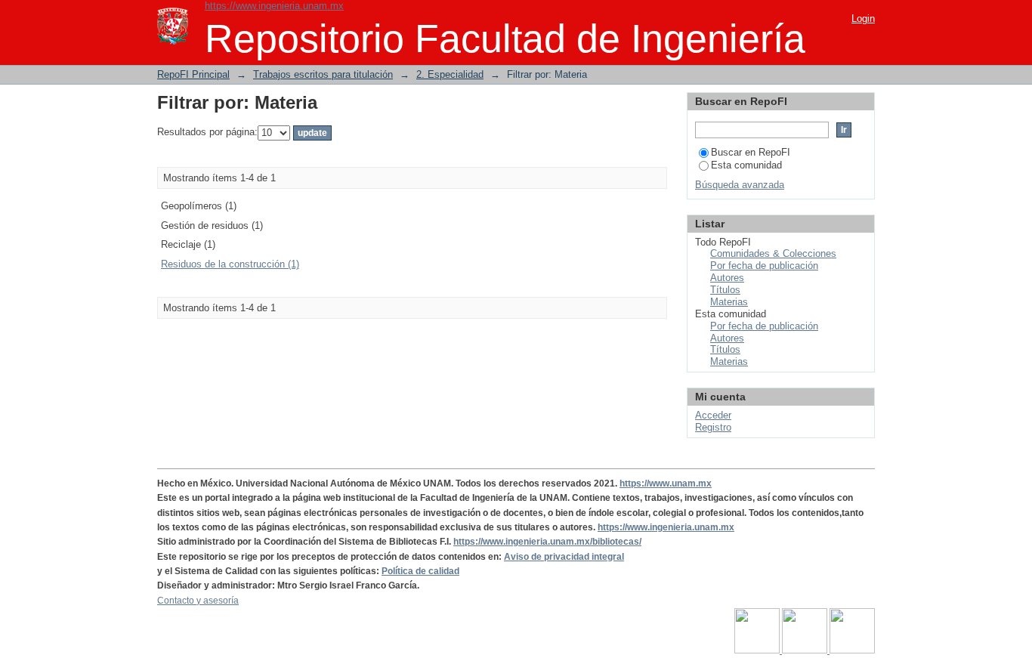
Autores (727, 277)
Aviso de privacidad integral (564, 556)
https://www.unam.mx (666, 483)
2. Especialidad (450, 74)
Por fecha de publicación (764, 265)
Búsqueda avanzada (739, 184)
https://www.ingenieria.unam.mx (274, 5)
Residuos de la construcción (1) (230, 264)
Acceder (713, 415)
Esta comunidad (746, 165)
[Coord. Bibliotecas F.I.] (852, 650)
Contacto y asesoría (198, 600)
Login (863, 18)
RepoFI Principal (193, 74)
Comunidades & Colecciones (773, 253)
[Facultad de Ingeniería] (806, 650)
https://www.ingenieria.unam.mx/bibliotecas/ (547, 541)
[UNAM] (758, 650)
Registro (713, 427)
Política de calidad (420, 571)
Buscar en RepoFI (750, 152)
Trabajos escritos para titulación (323, 74)
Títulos (725, 289)
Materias (729, 301)
